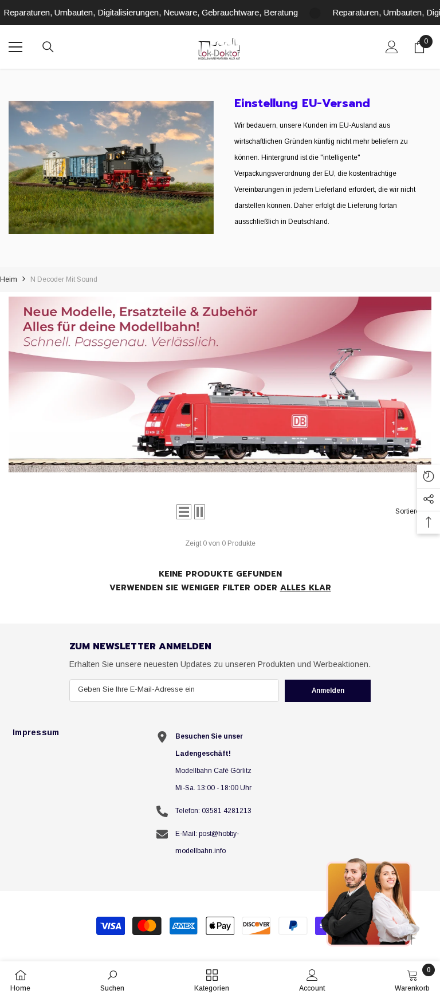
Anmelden (328, 691)
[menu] (15, 47)
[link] (111, 167)
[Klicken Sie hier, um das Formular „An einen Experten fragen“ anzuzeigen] (371, 901)
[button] (183, 511)
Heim (8, 279)
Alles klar (305, 588)
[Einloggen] (392, 47)
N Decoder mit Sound (63, 279)
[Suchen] (48, 47)
